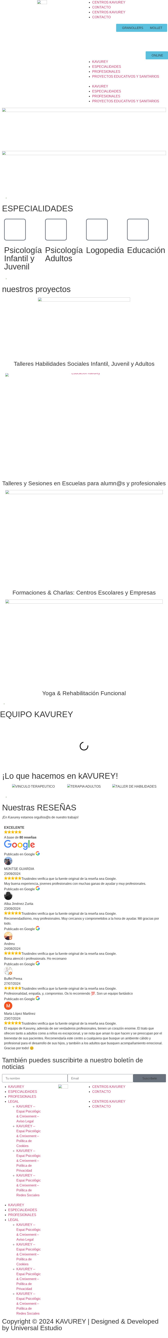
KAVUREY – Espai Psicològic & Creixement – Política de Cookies (28, 1136)
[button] (126, 81)
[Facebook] (93, 29)
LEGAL (13, 1101)
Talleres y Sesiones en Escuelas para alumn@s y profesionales (84, 483)
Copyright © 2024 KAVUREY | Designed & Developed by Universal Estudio (80, 1325)
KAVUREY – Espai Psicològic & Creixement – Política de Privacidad (28, 1160)
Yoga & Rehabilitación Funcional (84, 693)
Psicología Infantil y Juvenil (23, 258)
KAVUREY (100, 61)
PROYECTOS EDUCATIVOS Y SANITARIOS (125, 76)
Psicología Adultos (64, 254)
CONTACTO (101, 7)
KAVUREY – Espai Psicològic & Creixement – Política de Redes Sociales (28, 1185)
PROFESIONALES (106, 71)
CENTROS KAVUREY (108, 2)
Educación (146, 250)
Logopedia (105, 250)
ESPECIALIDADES (106, 66)
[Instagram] (93, 41)
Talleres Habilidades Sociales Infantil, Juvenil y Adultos (84, 364)
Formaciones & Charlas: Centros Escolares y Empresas (84, 592)
